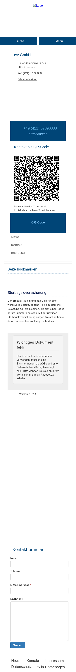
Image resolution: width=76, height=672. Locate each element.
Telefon (15, 570)
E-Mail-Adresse (20, 584)
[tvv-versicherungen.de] (38, 5)
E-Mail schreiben (27, 79)
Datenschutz (21, 667)
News (15, 661)
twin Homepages (51, 667)
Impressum (19, 253)
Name (13, 558)
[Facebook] (38, 18)
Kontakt (16, 245)
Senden (17, 645)
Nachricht (16, 598)
